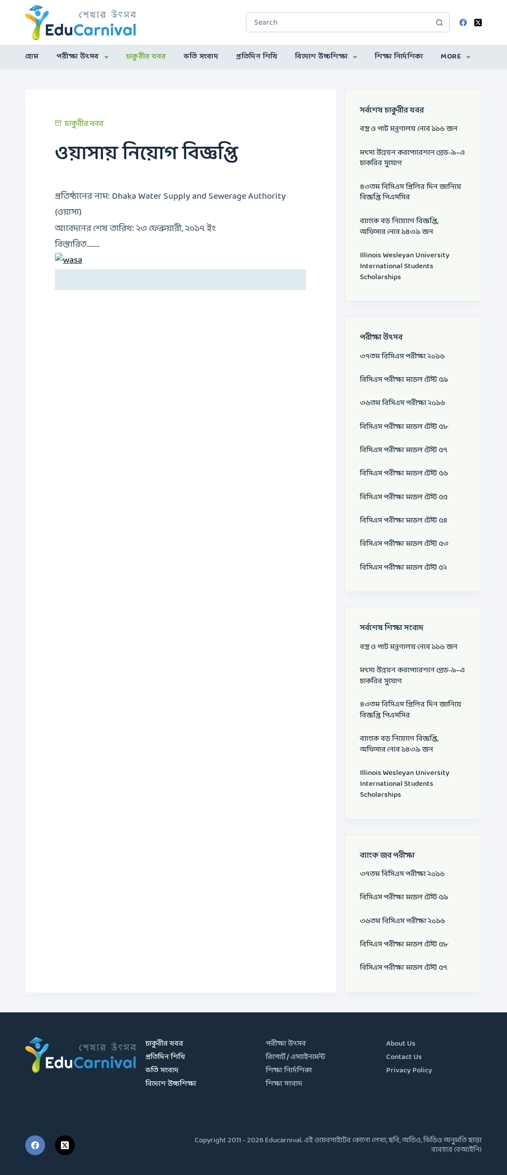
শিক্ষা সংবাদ (284, 1084)
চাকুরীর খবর (146, 57)
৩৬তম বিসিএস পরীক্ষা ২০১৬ (402, 403)
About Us (400, 1044)
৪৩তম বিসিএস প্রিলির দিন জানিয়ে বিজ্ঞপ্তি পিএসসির (410, 192)
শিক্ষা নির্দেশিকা (399, 57)
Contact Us (404, 1057)
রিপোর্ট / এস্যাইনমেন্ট (295, 1057)
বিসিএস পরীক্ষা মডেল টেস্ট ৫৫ (404, 497)
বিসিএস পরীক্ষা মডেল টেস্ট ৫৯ (404, 380)
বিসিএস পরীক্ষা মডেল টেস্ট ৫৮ (404, 427)
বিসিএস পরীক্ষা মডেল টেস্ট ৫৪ (404, 521)
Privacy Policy (409, 1070)
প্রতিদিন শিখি (257, 57)
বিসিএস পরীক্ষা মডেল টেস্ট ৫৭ (404, 450)
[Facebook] (463, 22)
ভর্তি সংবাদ (201, 57)
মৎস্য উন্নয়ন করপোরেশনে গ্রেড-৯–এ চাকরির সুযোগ (412, 158)
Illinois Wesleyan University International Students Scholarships (405, 266)
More (451, 57)
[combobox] (338, 22)
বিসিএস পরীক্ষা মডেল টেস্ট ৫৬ (404, 474)
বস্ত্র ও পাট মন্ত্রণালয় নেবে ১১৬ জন (408, 129)
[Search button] (439, 22)
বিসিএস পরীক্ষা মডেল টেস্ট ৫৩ (404, 544)
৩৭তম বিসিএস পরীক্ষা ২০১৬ (402, 357)
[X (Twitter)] (478, 22)
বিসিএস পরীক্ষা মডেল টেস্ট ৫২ (403, 568)
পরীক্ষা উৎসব (77, 57)
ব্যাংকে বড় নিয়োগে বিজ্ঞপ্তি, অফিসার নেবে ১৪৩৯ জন (399, 226)
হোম (32, 57)
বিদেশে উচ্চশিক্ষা (321, 57)
